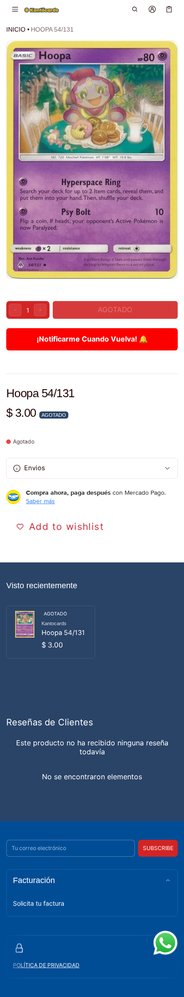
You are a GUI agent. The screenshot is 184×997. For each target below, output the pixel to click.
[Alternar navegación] (15, 9)
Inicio (15, 29)
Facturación (34, 880)
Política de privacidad (46, 965)
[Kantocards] (41, 10)
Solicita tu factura (38, 903)
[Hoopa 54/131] (51, 632)
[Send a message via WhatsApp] (165, 943)
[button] (135, 9)
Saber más (40, 500)
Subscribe (158, 848)
